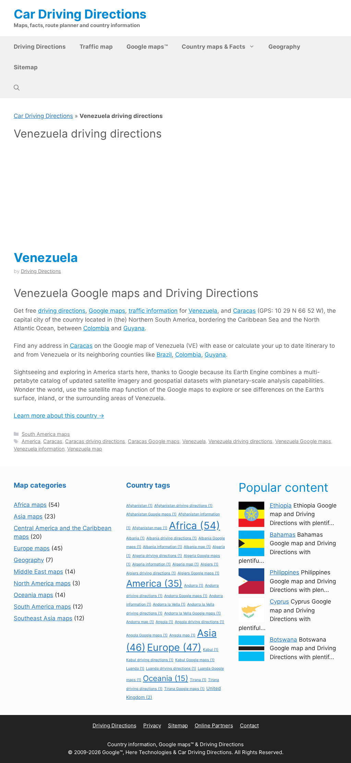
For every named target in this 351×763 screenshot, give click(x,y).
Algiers (209, 564)
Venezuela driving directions (240, 441)
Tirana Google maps (184, 689)
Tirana (198, 680)
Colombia (96, 328)
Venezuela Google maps (303, 441)
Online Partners (214, 725)
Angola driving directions (199, 622)
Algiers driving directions (151, 573)
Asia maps (28, 516)
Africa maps (30, 504)
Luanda (135, 668)
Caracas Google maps (154, 441)
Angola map (182, 635)
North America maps (42, 583)
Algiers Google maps (198, 573)
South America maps (46, 434)
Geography (284, 46)
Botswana (283, 639)
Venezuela (46, 257)
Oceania (165, 678)
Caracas (244, 310)
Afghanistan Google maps (151, 514)
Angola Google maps (147, 635)
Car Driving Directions (80, 14)
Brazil (164, 354)
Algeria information (151, 564)
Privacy (152, 725)
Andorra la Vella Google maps (192, 613)
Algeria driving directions (157, 555)
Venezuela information (39, 449)
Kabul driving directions (149, 660)
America (31, 441)
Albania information (162, 547)
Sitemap (26, 67)
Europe (174, 647)
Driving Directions (40, 46)
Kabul (210, 649)
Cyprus (279, 601)
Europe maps (32, 548)
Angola (164, 622)
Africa (194, 526)
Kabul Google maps (195, 660)
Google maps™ (147, 46)
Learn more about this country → (59, 415)
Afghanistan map (149, 528)
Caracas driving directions (95, 441)
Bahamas (282, 534)
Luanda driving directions (171, 668)
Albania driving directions (171, 538)
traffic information (153, 310)
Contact (249, 725)
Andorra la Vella (169, 604)
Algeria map (185, 564)
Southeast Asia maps (43, 618)
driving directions (61, 310)
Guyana (134, 328)
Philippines (284, 572)
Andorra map (140, 622)
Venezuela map (84, 449)
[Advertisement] (175, 195)
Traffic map (96, 46)
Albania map (197, 547)
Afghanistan (139, 505)
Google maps (107, 310)
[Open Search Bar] (16, 88)
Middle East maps (38, 571)
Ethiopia (281, 505)
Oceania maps (33, 595)
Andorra (193, 585)
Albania (135, 538)
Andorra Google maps (185, 596)
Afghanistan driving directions (183, 505)
